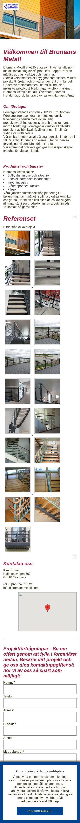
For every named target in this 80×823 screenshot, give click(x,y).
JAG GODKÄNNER (40, 811)
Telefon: (8, 696)
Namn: (8, 682)
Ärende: (8, 738)
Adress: (8, 710)
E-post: (8, 724)
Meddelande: (12, 751)
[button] (47, 608)
